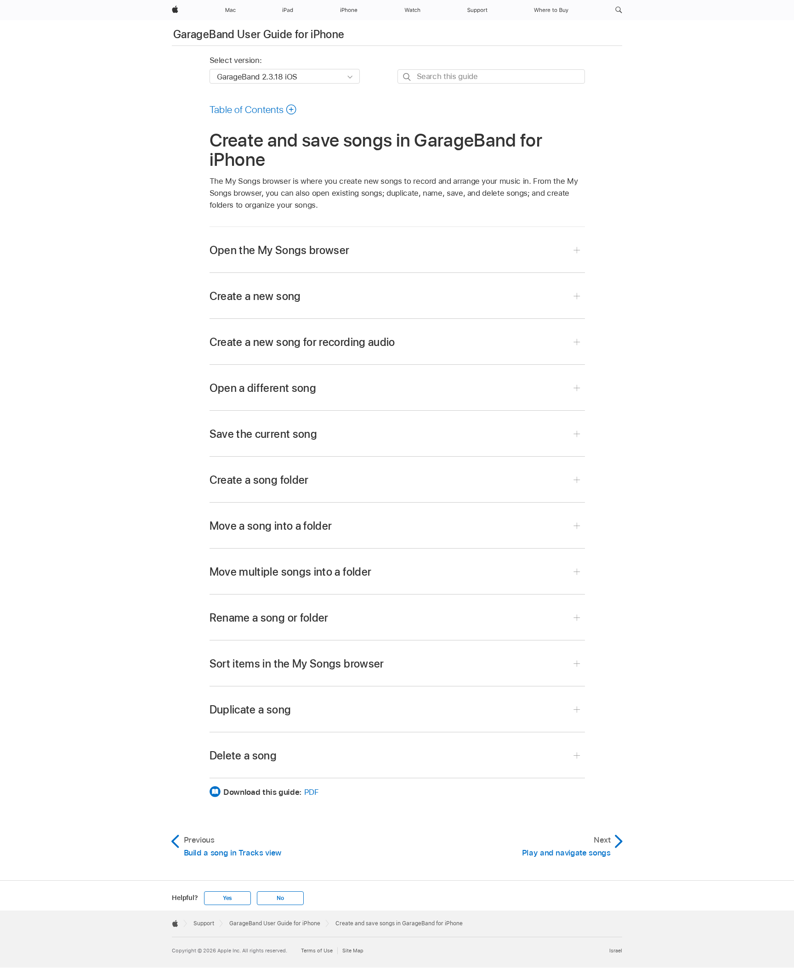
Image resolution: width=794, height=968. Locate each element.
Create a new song (255, 296)
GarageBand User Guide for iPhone (259, 34)
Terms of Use (317, 950)
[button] (619, 10)
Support (203, 923)
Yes (227, 898)
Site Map (352, 950)
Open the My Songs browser (280, 250)
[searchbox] (491, 76)
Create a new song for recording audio (302, 342)
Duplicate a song (250, 709)
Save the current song (264, 434)
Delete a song (243, 755)
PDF (311, 792)
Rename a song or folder (269, 617)
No (280, 898)
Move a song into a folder (271, 525)
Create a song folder (259, 480)
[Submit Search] (407, 77)
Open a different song (263, 388)
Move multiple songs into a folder (291, 571)
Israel (615, 950)
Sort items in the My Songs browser (297, 663)
